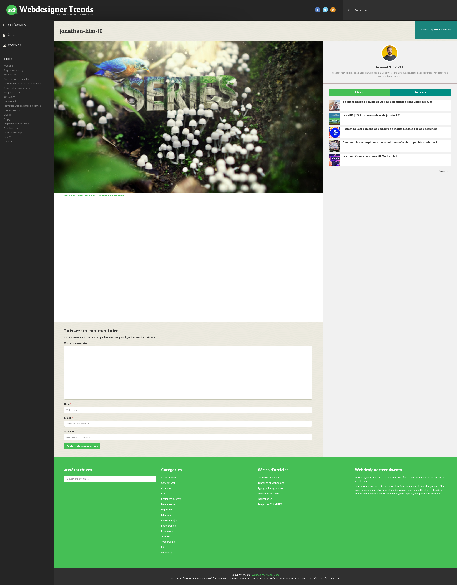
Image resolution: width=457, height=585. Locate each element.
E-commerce (168, 504)
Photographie (168, 525)
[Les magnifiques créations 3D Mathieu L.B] (334, 160)
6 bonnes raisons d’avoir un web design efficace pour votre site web (388, 101)
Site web (69, 431)
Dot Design (9, 96)
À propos (15, 35)
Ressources (167, 531)
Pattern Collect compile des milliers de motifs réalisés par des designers (390, 129)
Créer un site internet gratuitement (22, 83)
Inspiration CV (265, 499)
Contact (15, 45)
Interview (166, 515)
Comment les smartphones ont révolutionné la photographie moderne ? (390, 142)
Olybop (7, 114)
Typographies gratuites (270, 488)
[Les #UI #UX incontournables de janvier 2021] (334, 119)
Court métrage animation (17, 79)
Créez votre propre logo (17, 88)
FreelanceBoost (12, 110)
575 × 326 (69, 195)
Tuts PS (7, 137)
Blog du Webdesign (14, 70)
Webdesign (167, 552)
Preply (7, 119)
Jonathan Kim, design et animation (100, 195)
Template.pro (11, 128)
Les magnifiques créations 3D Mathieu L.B (370, 156)
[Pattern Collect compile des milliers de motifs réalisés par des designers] (334, 132)
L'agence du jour (170, 520)
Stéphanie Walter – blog (16, 123)
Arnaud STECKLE (442, 29)
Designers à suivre (171, 499)
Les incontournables (269, 477)
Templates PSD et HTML (270, 504)
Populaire (420, 92)
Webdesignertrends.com (265, 574)
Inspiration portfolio (268, 493)
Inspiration (166, 509)
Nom (67, 404)
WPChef (8, 141)
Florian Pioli (10, 101)
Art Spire (8, 65)
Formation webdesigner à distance (22, 105)
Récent (359, 92)
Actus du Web (168, 477)
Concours (166, 488)
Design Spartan (12, 92)
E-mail (67, 417)
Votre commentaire (75, 343)
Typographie (168, 541)
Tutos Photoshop (13, 132)
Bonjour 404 (10, 74)
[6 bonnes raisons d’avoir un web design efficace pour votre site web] (334, 105)
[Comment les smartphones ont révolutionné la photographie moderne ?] (334, 146)
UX (162, 547)
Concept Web (168, 483)
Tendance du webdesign (271, 483)
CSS (163, 493)
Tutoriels (165, 536)
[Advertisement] (171, 261)
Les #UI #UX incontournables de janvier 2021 (372, 115)
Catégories (17, 25)
